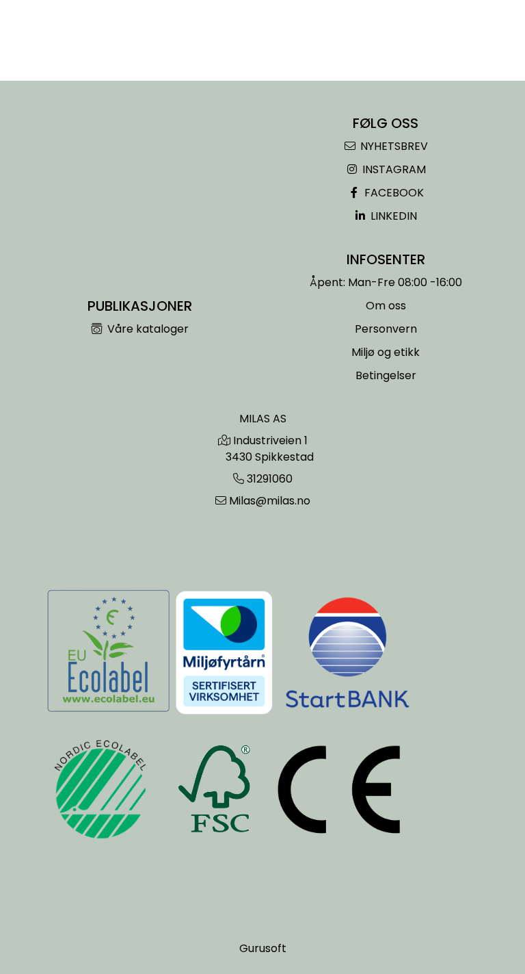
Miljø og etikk (385, 352)
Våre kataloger (147, 329)
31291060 (270, 479)
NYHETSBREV (393, 146)
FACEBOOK (393, 193)
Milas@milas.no (269, 501)
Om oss (386, 305)
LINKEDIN (392, 216)
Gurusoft (262, 948)
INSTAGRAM (393, 169)
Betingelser (385, 375)
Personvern (386, 329)
